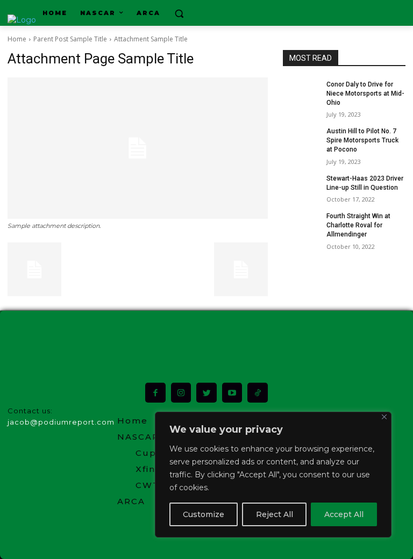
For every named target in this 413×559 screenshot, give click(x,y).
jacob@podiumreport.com (61, 422)
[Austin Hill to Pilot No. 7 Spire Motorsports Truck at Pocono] (301, 140)
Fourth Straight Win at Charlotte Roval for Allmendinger (358, 225)
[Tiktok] (257, 393)
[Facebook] (155, 393)
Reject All (274, 514)
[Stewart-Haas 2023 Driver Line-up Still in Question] (301, 187)
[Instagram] (181, 393)
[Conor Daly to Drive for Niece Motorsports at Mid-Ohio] (301, 93)
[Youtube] (232, 393)
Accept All (344, 514)
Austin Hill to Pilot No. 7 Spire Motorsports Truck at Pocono (362, 140)
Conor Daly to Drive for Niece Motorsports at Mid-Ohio (365, 93)
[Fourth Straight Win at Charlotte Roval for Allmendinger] (301, 225)
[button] (179, 13)
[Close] (384, 416)
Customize (203, 514)
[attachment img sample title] (138, 148)
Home (17, 39)
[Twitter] (206, 393)
